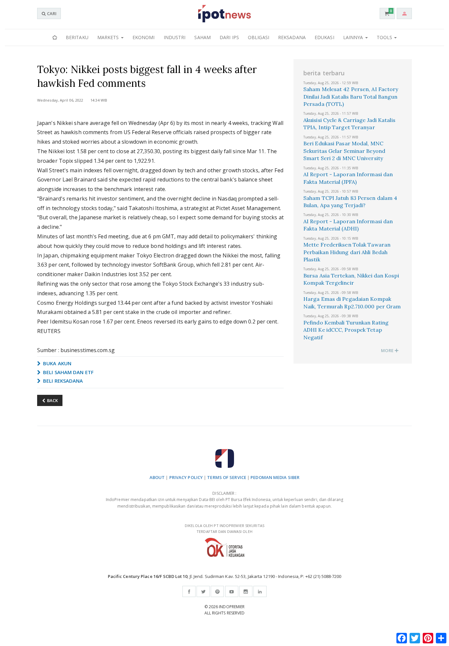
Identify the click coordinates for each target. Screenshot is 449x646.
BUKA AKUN (56, 363)
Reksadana (292, 37)
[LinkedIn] (260, 591)
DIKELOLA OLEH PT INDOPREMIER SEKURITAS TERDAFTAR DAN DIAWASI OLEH (224, 528)
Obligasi (258, 37)
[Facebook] (189, 591)
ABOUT (157, 477)
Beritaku (77, 37)
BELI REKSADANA (62, 380)
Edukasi (324, 37)
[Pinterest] (217, 591)
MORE (387, 350)
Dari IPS (229, 37)
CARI (51, 13)
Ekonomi (143, 37)
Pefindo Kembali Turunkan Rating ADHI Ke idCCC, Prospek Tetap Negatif (346, 330)
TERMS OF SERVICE (226, 477)
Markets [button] (108, 37)
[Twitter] (203, 591)
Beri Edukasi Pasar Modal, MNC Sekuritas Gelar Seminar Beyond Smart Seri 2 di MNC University (344, 150)
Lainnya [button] (354, 37)
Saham (202, 37)
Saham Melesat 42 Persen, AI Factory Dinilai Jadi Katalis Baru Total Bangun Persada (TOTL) (350, 96)
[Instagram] (245, 591)
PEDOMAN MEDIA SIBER (274, 477)
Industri (175, 37)
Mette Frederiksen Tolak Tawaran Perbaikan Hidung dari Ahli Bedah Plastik (346, 252)
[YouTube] (231, 591)
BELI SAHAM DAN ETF (68, 372)
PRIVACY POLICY (186, 477)
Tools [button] (385, 37)
